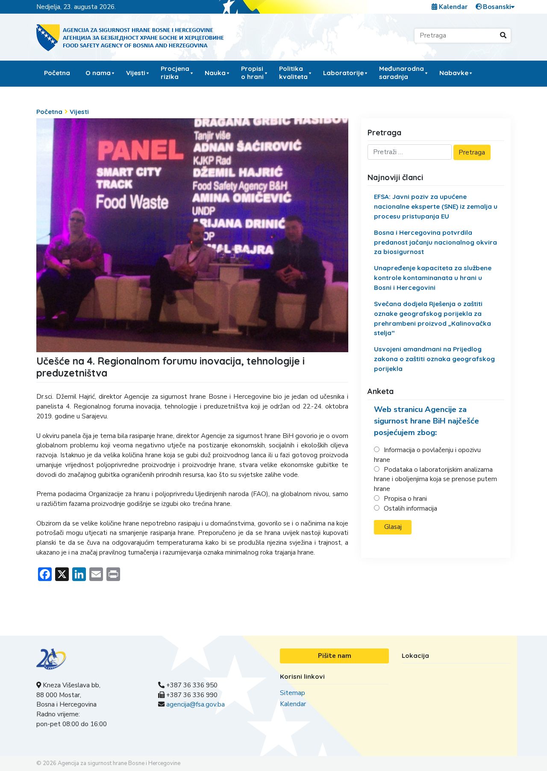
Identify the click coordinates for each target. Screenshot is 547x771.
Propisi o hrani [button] (252, 72)
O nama (98, 73)
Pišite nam (334, 655)
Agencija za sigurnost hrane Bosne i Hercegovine (119, 763)
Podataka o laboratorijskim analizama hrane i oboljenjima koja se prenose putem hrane (435, 479)
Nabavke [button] (453, 73)
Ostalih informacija (410, 508)
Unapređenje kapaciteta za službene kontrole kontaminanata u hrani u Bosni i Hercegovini (432, 278)
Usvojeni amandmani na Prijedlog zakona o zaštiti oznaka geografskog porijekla (434, 359)
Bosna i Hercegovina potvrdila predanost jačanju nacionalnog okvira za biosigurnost (435, 242)
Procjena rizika (175, 72)
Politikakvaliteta (293, 72)
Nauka (215, 73)
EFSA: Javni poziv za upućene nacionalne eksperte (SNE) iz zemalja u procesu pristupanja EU (435, 206)
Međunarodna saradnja (401, 72)
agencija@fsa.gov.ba (195, 704)
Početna (57, 73)
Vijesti (135, 73)
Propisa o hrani (405, 498)
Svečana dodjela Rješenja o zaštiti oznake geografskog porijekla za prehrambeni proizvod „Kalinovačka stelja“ (432, 318)
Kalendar (452, 7)
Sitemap (292, 693)
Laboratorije (343, 73)
